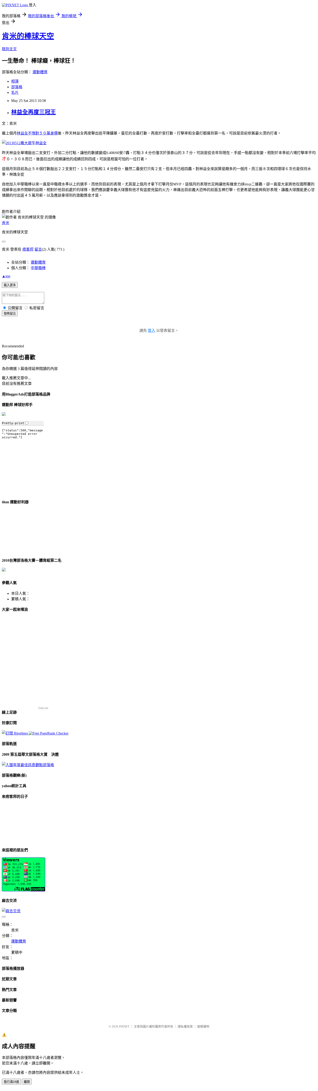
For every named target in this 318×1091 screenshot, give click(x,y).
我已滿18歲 (11, 1082)
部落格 (16, 87)
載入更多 (10, 285)
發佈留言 (10, 313)
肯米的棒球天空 (28, 36)
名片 (15, 92)
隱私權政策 (185, 1026)
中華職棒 (38, 268)
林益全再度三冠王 (33, 112)
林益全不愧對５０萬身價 (37, 133)
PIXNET (124, 1026)
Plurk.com (43, 707)
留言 (38, 249)
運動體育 (40, 72)
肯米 (5, 223)
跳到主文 (9, 49)
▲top (6, 276)
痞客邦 (28, 249)
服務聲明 (203, 1026)
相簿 (15, 81)
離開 (27, 1082)
